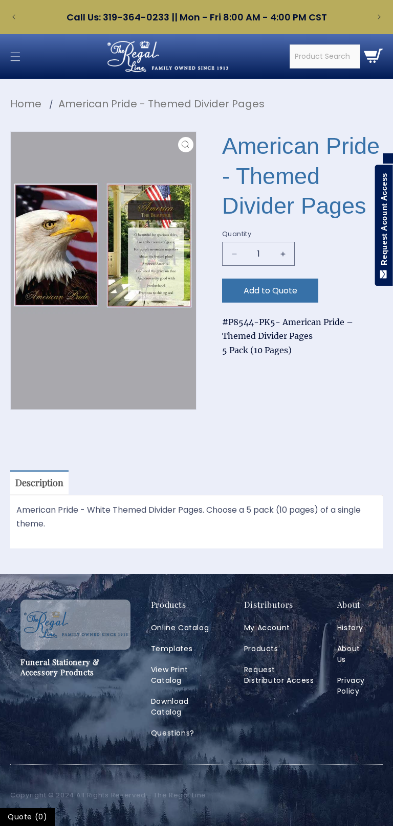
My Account (267, 628)
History (350, 628)
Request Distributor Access (279, 674)
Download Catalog (170, 706)
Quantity (236, 234)
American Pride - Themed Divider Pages (161, 104)
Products (261, 649)
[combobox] (325, 56)
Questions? (172, 733)
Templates (171, 649)
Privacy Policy (351, 685)
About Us (348, 654)
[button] (15, 56)
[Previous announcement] (14, 17)
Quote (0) (27, 817)
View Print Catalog (169, 674)
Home (25, 104)
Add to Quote (270, 290)
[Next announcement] (379, 17)
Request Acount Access (384, 221)
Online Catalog (180, 628)
